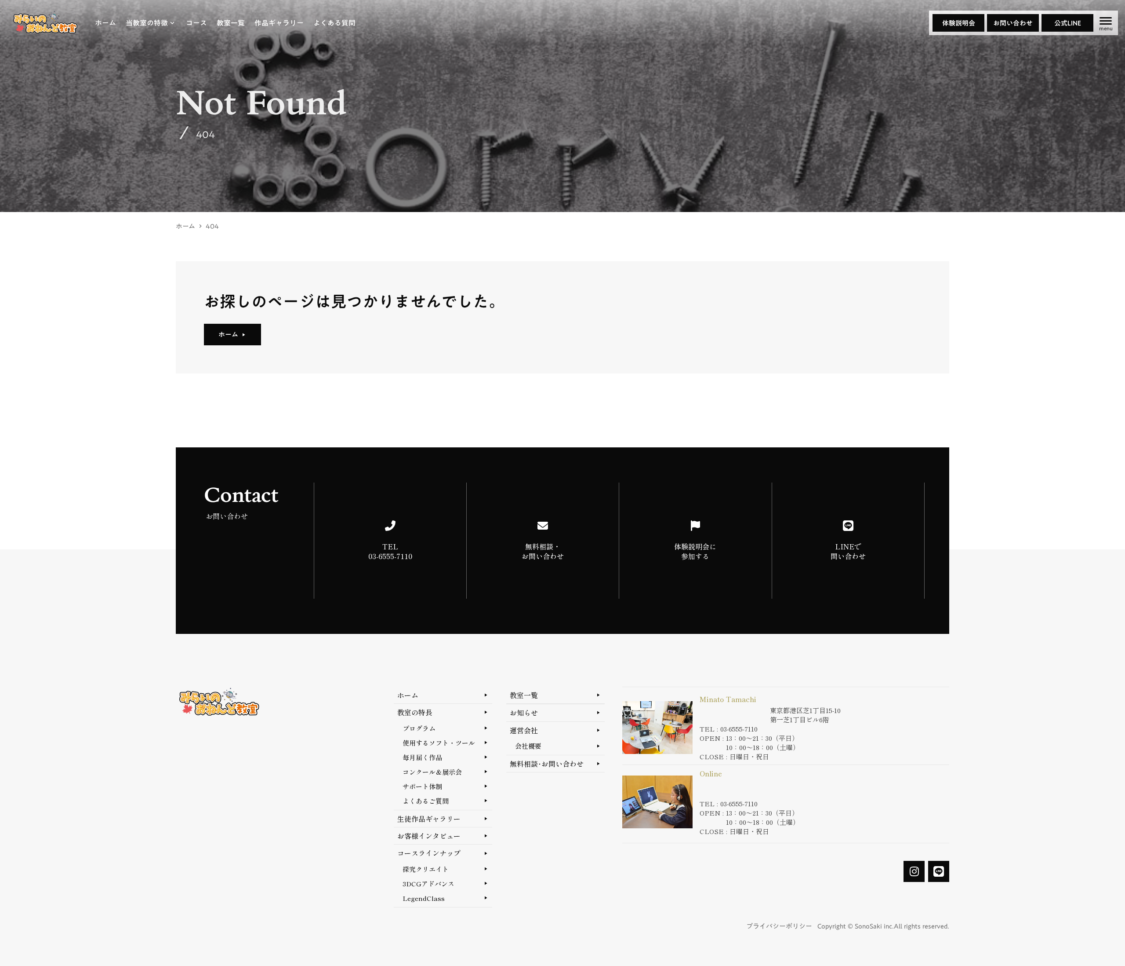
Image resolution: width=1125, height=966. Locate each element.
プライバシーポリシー (779, 926)
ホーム (185, 226)
